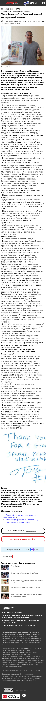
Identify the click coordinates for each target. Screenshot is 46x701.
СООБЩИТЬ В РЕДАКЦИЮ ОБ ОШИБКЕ (18, 626)
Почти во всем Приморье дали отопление (25, 587)
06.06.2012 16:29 (7, 9)
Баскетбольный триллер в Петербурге (24, 573)
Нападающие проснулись (18, 522)
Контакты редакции (12, 612)
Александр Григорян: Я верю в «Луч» (23, 520)
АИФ (8, 67)
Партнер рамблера (21, 690)
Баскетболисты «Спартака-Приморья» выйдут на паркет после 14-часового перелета (27, 581)
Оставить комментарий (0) (23, 539)
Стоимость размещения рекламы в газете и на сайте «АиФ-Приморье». (22, 616)
